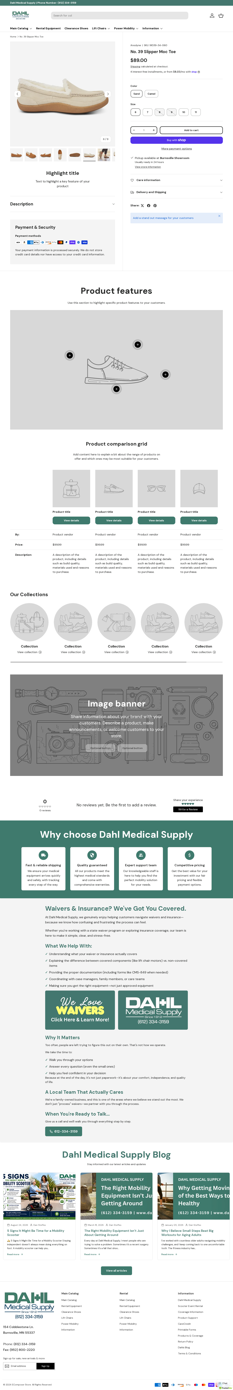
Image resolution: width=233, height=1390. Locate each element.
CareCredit (184, 1323)
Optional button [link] (100, 748)
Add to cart (191, 130)
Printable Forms (187, 1329)
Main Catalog (19, 28)
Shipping (135, 66)
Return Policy (185, 1341)
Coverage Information (190, 1312)
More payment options (177, 149)
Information (150, 28)
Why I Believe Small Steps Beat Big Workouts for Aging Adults (187, 1233)
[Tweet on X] (142, 205)
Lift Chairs (99, 28)
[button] (220, 15)
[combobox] (119, 15)
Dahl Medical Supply (189, 1300)
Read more (13, 1254)
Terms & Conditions (189, 1353)
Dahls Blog (184, 1347)
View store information (148, 166)
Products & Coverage (190, 1335)
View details (71, 520)
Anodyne (135, 45)
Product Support (188, 1317)
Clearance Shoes (76, 28)
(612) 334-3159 (67, 2)
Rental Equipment (48, 28)
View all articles (116, 1271)
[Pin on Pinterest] (155, 205)
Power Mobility (124, 28)
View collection (27, 652)
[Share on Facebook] (149, 205)
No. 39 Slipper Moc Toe (31, 37)
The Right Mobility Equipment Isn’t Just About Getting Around (114, 1233)
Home (13, 37)
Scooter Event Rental (190, 1306)
